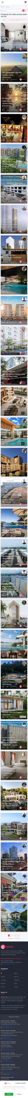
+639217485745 (5, 1048)
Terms (15, 983)
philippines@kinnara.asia (8, 1050)
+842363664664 (6, 1059)
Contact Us (17, 980)
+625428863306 (6, 1037)
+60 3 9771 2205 (14, 1074)
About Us (16, 976)
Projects (3, 986)
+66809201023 (5, 1025)
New (21, 19)
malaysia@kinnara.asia (8, 1072)
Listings (3, 976)
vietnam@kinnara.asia (7, 1061)
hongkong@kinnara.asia (8, 964)
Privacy (16, 986)
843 (16, 935)
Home (2, 7)
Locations (3, 980)
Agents (16, 973)
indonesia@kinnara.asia (8, 1038)
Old (25, 19)
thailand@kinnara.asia (7, 1027)
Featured (3, 983)
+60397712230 (5, 1071)
